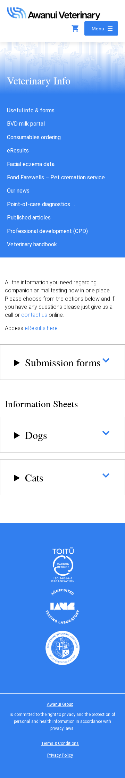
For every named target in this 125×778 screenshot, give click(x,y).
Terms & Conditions (60, 743)
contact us (34, 315)
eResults (18, 150)
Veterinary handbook (32, 244)
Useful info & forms (31, 110)
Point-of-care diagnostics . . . (42, 204)
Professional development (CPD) (47, 231)
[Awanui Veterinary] (53, 18)
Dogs (36, 435)
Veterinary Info (38, 80)
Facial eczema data (31, 164)
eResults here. (42, 328)
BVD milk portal (26, 123)
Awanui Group (60, 704)
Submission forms (63, 362)
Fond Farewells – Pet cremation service (56, 177)
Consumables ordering (34, 137)
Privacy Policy (60, 755)
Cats (34, 477)
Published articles (29, 217)
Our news (18, 190)
